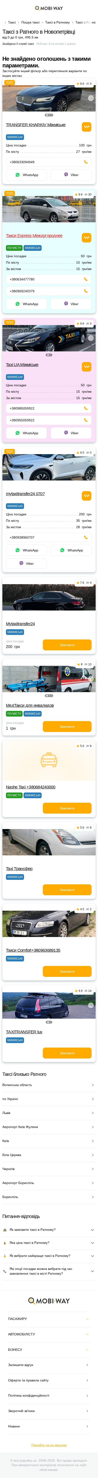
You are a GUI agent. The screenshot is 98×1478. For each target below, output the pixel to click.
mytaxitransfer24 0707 (25, 493)
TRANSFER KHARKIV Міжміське (35, 124)
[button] (47, 115)
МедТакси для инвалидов (30, 705)
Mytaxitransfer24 (20, 623)
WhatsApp (30, 175)
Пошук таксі (30, 22)
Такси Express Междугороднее (34, 235)
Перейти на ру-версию (49, 1445)
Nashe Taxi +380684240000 (30, 787)
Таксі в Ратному (57, 22)
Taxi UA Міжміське (22, 364)
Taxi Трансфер (19, 868)
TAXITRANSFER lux (24, 1032)
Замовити (67, 645)
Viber (74, 175)
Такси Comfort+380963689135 (33, 950)
